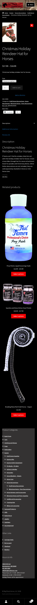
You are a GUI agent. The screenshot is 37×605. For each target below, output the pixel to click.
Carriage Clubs (8, 540)
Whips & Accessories (13, 506)
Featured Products (10, 509)
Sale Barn (7, 522)
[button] (31, 25)
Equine (11, 13)
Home (6, 13)
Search (18, 601)
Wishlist (6, 550)
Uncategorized (9, 525)
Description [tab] (6, 123)
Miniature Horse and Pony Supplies (17, 496)
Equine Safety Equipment (14, 463)
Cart (28, 600)
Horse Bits (10, 472)
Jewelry (6, 519)
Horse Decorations (20, 13)
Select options (18, 274)
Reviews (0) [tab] (6, 135)
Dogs (6, 446)
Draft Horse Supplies (13, 456)
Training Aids (11, 502)
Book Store (7, 436)
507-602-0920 (6, 568)
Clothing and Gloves (10, 443)
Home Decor (8, 516)
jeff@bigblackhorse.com (9, 570)
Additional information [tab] (10, 129)
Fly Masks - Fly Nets (13, 466)
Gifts (5, 512)
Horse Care (10, 479)
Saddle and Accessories (14, 499)
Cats (5, 439)
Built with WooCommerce (11, 594)
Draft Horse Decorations (16, 101)
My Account (8, 543)
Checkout (7, 546)
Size (3, 78)
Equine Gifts (10, 459)
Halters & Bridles (12, 469)
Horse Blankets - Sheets (14, 476)
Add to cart (16, 88)
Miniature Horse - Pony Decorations (21, 103)
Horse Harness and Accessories (16, 492)
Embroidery (7, 449)
